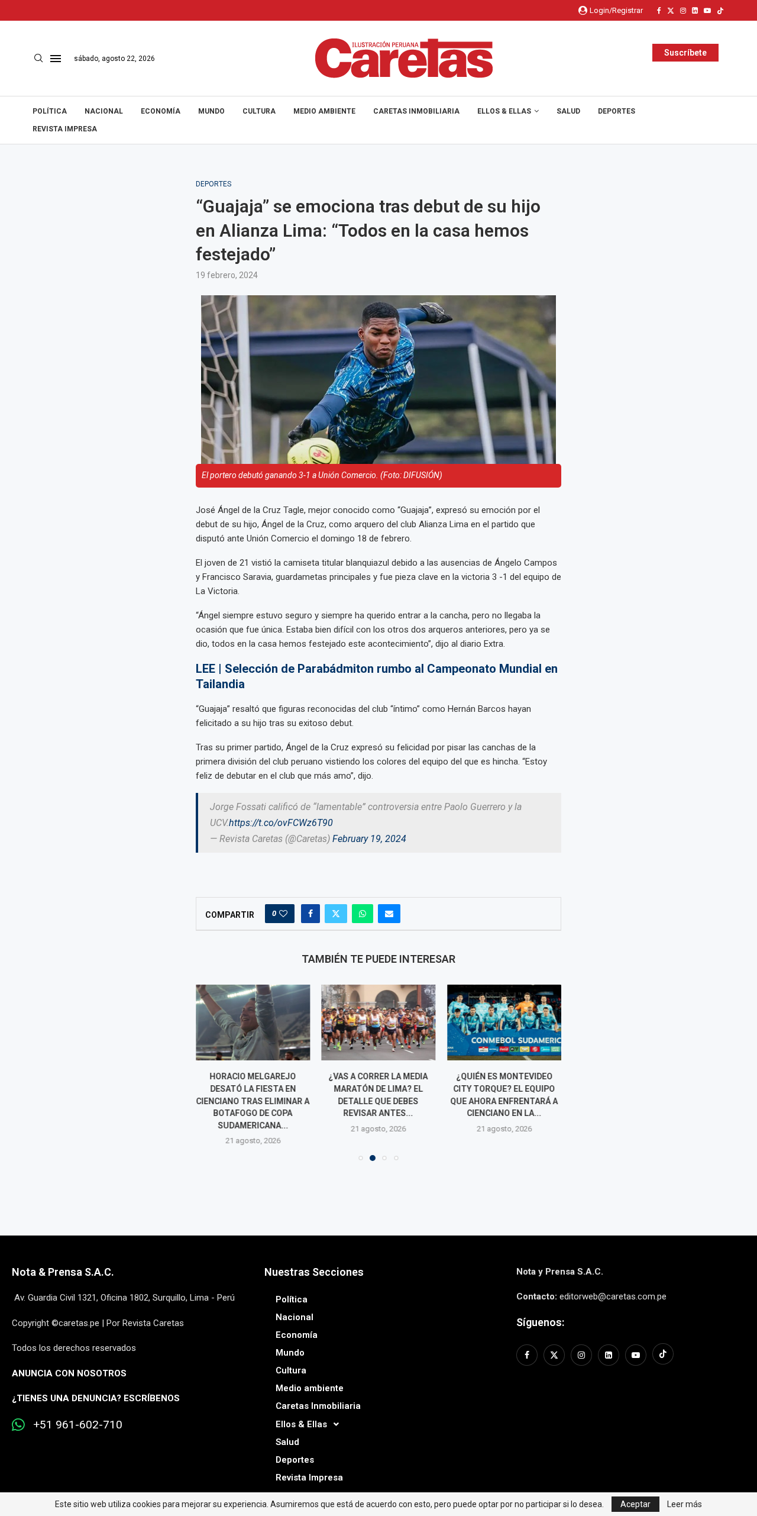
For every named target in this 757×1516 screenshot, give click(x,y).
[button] (212, 1072)
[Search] (38, 58)
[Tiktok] (720, 11)
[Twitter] (671, 11)
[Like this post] (283, 913)
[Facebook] (659, 11)
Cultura (259, 111)
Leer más (684, 1504)
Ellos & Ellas (504, 111)
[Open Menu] (55, 58)
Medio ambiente (324, 111)
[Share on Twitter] (336, 913)
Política (50, 111)
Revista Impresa (65, 129)
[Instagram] (683, 11)
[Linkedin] (694, 11)
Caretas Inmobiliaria (416, 111)
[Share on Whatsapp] (362, 913)
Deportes (616, 111)
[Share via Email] (389, 913)
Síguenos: (540, 1322)
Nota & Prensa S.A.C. (63, 1272)
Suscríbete (685, 52)
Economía (160, 111)
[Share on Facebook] (310, 913)
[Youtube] (707, 11)
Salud (568, 111)
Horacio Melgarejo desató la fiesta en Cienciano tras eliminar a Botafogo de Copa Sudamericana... (252, 1101)
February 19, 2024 (369, 838)
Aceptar (635, 1504)
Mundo (211, 111)
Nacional (104, 111)
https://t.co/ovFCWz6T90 (281, 822)
